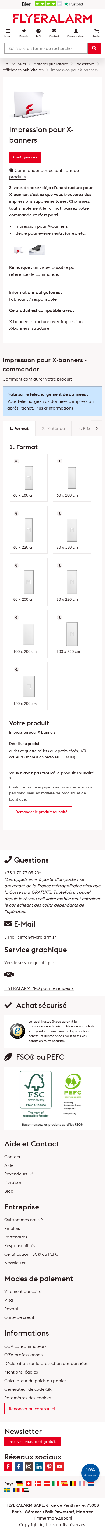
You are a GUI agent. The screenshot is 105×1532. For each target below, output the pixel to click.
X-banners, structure (29, 328)
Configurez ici (25, 157)
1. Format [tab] (19, 428)
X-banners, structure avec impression (46, 321)
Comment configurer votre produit (37, 379)
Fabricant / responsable (33, 299)
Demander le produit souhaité (41, 811)
